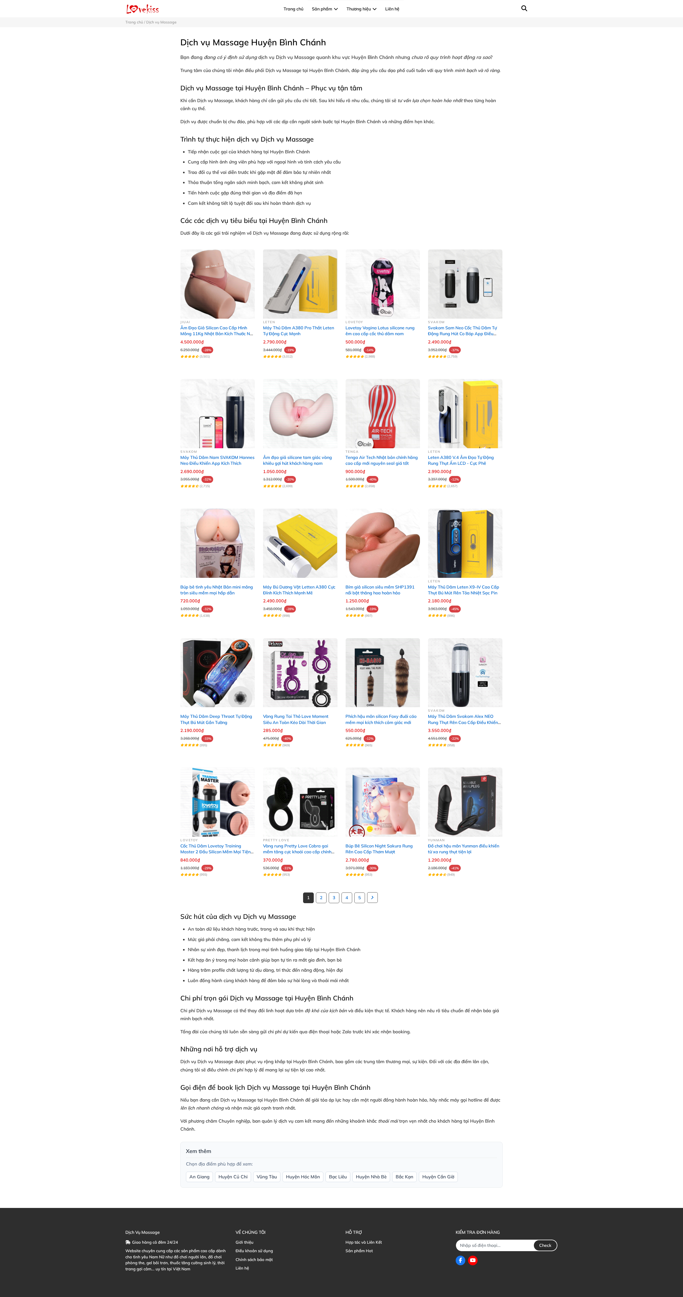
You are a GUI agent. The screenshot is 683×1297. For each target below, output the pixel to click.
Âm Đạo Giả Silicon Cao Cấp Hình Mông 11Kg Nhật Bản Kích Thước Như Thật (217, 333)
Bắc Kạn (404, 1176)
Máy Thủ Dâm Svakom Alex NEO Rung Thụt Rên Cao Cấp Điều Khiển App (463, 722)
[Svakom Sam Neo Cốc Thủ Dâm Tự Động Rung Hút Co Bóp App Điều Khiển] (465, 281)
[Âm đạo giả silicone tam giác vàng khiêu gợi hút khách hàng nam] (300, 411)
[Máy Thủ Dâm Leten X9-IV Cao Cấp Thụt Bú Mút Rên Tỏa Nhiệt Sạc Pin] (465, 540)
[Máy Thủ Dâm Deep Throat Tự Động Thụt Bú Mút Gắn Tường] (217, 670)
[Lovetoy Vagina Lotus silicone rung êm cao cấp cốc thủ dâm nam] (383, 281)
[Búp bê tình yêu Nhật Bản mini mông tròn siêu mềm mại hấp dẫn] (217, 540)
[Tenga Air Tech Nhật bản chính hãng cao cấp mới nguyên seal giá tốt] (383, 411)
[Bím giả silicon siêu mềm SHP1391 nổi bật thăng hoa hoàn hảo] (383, 540)
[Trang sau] (372, 897)
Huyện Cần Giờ (438, 1176)
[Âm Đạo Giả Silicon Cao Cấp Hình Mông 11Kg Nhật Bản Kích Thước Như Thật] (217, 281)
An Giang (199, 1176)
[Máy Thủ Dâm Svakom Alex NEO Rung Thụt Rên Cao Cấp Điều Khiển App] (465, 670)
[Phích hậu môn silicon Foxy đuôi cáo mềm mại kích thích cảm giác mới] (383, 670)
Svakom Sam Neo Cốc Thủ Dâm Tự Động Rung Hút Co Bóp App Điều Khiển (462, 333)
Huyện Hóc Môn (303, 1176)
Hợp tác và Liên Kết (364, 1242)
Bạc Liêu (338, 1176)
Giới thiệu (244, 1242)
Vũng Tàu (267, 1176)
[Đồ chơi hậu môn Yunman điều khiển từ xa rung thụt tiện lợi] (465, 799)
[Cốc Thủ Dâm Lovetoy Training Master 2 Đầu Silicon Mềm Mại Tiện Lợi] (217, 799)
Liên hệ (242, 1268)
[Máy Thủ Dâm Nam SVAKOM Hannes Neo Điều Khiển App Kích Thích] (217, 411)
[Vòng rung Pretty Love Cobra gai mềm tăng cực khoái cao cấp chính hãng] (300, 799)
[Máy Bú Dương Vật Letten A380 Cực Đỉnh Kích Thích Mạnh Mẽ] (300, 540)
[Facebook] (460, 1260)
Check (545, 1245)
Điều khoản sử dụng (254, 1250)
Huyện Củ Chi (233, 1176)
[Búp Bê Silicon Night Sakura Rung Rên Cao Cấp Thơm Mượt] (383, 799)
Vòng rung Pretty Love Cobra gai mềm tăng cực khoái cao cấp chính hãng (297, 851)
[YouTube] (473, 1260)
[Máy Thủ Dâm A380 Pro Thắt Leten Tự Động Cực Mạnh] (300, 281)
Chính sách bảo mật (254, 1259)
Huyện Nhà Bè (371, 1176)
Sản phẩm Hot (359, 1250)
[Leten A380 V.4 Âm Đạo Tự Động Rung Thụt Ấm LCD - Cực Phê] (465, 411)
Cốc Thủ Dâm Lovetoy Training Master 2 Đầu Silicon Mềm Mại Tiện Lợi (215, 851)
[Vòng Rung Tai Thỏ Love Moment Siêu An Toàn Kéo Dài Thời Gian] (300, 670)
